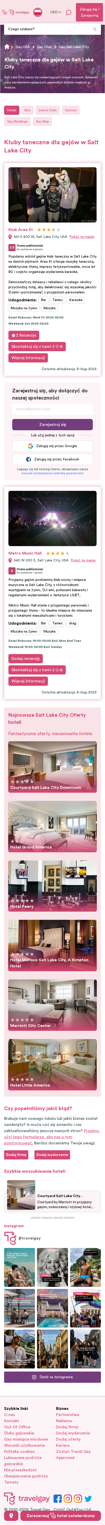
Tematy (11, 1482)
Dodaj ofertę (68, 1439)
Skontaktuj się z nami (31, 347)
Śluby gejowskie (19, 1433)
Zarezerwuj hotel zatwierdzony (61, 1516)
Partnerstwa (67, 1415)
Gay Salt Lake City (74, 47)
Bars (27, 110)
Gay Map (42, 121)
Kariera (63, 1445)
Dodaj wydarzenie (73, 1433)
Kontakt (11, 1421)
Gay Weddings (17, 121)
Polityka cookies (19, 1452)
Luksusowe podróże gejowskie (23, 1461)
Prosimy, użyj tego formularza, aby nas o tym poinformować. (52, 1137)
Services (71, 110)
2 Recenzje (26, 335)
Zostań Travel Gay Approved (73, 1455)
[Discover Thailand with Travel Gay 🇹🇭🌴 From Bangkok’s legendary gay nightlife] (85, 1267)
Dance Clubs (48, 110)
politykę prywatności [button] (69, 473)
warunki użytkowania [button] (36, 473)
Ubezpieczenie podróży (26, 1476)
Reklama (64, 1421)
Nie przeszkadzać (20, 1470)
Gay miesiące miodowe (26, 1439)
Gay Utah (44, 47)
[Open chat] (69, 12)
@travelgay (29, 1238)
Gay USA (23, 47)
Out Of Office (17, 1427)
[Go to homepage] (19, 12)
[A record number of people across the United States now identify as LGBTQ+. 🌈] (85, 1308)
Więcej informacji (28, 358)
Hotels (11, 110)
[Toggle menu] (4, 12)
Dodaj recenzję (25, 659)
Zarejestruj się (52, 425)
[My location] (11, 1516)
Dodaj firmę (67, 1427)
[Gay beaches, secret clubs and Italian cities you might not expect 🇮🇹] (19, 1267)
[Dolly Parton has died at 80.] (52, 1267)
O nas (9, 1415)
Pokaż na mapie (81, 237)
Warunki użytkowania (24, 1445)
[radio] (39, 230)
